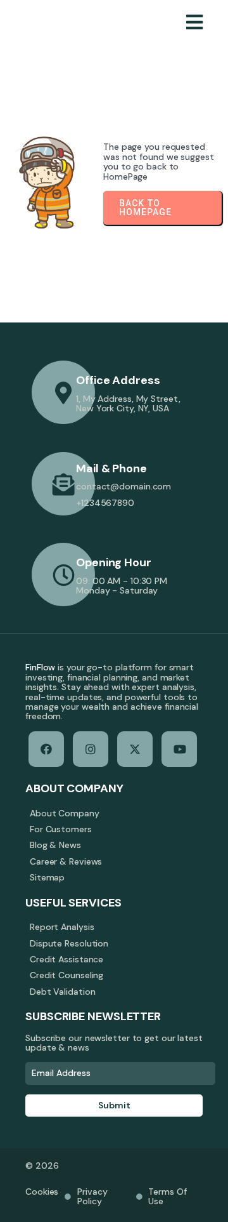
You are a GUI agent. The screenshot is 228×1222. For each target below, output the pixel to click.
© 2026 (41, 1165)
